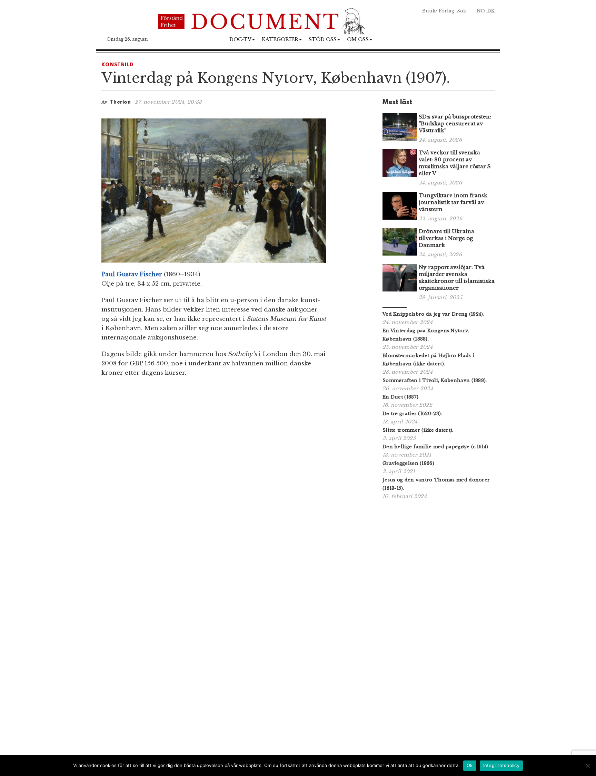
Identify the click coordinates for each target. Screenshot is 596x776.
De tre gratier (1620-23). (412, 413)
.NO (480, 11)
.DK (490, 11)
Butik (428, 11)
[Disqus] (224, 479)
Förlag (446, 11)
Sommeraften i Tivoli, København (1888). (435, 380)
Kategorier (280, 39)
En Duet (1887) (400, 397)
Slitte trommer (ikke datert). (418, 430)
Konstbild (117, 65)
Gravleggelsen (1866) (408, 463)
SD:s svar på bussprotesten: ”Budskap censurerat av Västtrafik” (455, 123)
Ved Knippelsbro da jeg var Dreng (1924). (433, 314)
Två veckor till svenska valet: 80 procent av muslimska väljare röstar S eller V (455, 162)
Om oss (358, 39)
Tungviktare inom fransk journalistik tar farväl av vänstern (453, 202)
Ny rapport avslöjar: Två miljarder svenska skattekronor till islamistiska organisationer (457, 277)
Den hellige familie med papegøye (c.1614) (435, 447)
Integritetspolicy (501, 765)
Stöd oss (323, 39)
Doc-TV (240, 39)
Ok (470, 765)
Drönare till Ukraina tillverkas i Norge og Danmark (446, 238)
